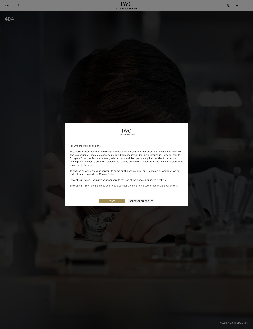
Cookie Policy (106, 174)
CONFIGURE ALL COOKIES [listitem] (141, 201)
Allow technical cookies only (85, 145)
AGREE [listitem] (112, 201)
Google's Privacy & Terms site (86, 158)
